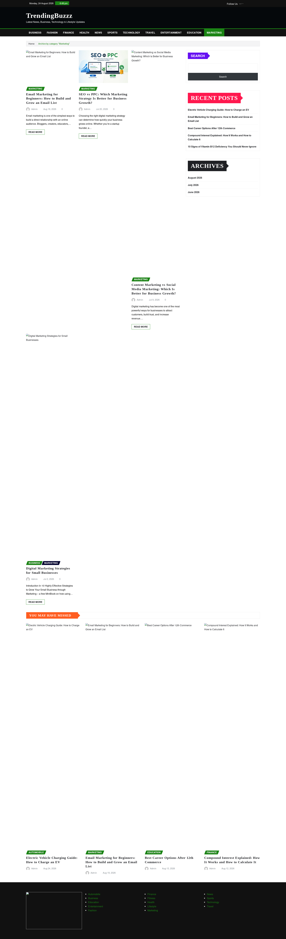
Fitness (151, 898)
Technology (131, 32)
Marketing (214, 32)
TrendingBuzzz (49, 15)
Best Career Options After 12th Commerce (211, 128)
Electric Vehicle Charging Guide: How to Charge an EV (218, 109)
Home (31, 43)
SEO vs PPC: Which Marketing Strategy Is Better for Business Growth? (103, 98)
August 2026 (195, 177)
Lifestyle (151, 906)
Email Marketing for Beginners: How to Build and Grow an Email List (48, 98)
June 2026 (193, 192)
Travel (150, 32)
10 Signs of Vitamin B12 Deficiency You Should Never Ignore (222, 146)
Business (35, 32)
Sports (112, 32)
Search (198, 55)
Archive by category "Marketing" (54, 43)
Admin (34, 109)
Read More (35, 132)
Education (194, 32)
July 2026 (193, 185)
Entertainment (171, 32)
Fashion (52, 32)
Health (84, 32)
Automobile (94, 894)
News (98, 32)
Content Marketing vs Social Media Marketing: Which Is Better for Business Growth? (154, 289)
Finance (68, 32)
